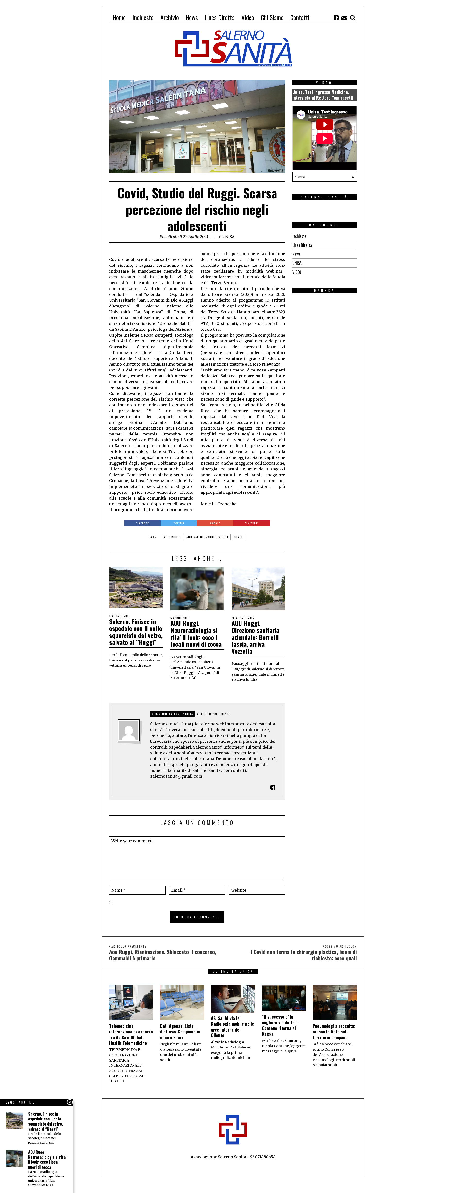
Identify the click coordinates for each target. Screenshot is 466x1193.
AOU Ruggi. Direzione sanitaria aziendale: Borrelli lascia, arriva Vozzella (255, 636)
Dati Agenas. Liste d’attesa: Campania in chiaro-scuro (180, 1031)
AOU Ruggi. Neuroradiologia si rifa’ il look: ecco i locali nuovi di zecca (196, 633)
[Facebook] (336, 17)
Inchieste (299, 236)
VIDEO (296, 272)
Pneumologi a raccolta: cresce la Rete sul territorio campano (334, 1031)
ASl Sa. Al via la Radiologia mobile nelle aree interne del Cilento (232, 1026)
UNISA (228, 236)
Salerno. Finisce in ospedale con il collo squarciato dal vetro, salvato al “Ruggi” (136, 632)
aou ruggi (172, 537)
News (296, 254)
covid (238, 537)
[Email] (344, 17)
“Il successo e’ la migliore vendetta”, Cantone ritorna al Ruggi (280, 1025)
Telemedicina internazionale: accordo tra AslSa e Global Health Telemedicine (131, 1034)
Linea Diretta (302, 245)
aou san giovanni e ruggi (207, 537)
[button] (352, 177)
